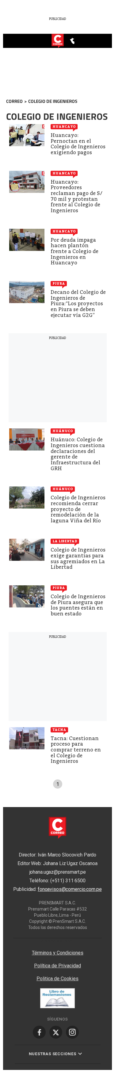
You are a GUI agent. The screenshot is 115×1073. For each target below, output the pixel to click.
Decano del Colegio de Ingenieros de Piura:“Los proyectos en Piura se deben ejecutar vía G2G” (78, 303)
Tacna (59, 730)
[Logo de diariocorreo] (58, 41)
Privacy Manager (57, 940)
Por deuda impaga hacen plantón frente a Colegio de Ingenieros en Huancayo (74, 251)
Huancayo (64, 126)
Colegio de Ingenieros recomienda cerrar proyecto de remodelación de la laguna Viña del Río (78, 509)
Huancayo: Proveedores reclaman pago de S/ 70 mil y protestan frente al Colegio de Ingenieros (76, 196)
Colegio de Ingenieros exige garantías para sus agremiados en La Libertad (78, 558)
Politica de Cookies (57, 978)
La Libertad (64, 541)
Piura (58, 283)
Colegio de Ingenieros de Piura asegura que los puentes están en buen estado (78, 605)
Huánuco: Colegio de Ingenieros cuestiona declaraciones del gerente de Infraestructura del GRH (78, 454)
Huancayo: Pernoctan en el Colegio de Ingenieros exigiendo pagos (78, 143)
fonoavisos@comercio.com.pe (70, 889)
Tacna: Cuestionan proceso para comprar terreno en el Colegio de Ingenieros (76, 749)
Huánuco (62, 431)
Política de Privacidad (57, 966)
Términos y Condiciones (57, 953)
